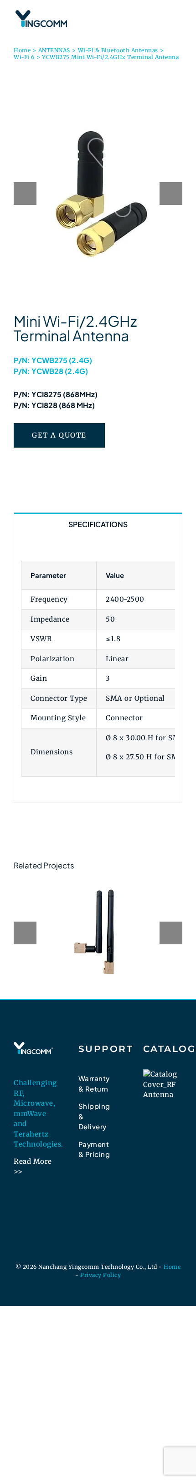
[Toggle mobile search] (162, 14)
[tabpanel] (98, 669)
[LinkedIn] (82, 1191)
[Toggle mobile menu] (179, 14)
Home (172, 1266)
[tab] (98, 524)
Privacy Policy (100, 1275)
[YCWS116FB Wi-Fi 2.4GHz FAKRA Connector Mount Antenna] (98, 932)
